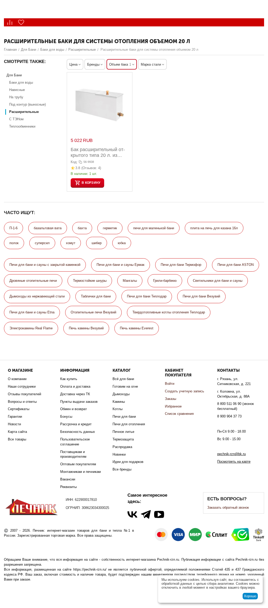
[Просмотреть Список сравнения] (9, 22)
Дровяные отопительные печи (33, 281)
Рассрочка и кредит (76, 424)
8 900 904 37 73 (229, 416)
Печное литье (123, 432)
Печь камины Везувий (86, 328)
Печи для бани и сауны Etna (31, 312)
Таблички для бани (96, 296)
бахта (82, 228)
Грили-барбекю (165, 281)
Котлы (117, 409)
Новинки (119, 454)
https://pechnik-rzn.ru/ (90, 569)
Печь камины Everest (136, 328)
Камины (119, 402)
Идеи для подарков (128, 462)
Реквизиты (68, 487)
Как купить (68, 379)
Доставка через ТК (75, 394)
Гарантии (15, 416)
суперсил (42, 243)
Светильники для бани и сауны (217, 281)
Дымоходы (121, 394)
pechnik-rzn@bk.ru (231, 454)
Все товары (17, 439)
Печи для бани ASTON (235, 265)
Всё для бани (123, 379)
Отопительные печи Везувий (93, 312)
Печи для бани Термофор (181, 265)
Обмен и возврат (73, 409)
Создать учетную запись (184, 391)
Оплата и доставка (75, 386)
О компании (17, 379)
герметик (110, 228)
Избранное (173, 406)
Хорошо (250, 596)
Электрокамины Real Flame (31, 328)
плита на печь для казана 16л (214, 228)
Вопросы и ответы (22, 402)
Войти (169, 384)
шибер (97, 243)
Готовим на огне (125, 386)
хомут (70, 243)
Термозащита (123, 439)
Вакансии (67, 479)
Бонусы (66, 416)
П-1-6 (13, 228)
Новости (14, 424)
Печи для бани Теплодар (146, 296)
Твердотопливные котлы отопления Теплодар (168, 312)
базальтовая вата (48, 228)
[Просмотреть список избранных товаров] (21, 22)
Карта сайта (17, 432)
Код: (74, 162)
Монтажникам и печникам (80, 472)
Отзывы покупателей (24, 394)
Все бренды (122, 469)
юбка (122, 243)
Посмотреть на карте (233, 461)
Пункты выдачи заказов (79, 402)
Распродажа (122, 447)
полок (14, 243)
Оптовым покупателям (78, 464)
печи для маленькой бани (153, 228)
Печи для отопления (129, 424)
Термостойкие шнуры (90, 281)
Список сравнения (179, 414)
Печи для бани (124, 416)
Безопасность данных (77, 432)
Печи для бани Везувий (201, 296)
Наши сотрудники (22, 386)
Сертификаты (18, 409)
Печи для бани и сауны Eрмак (120, 265)
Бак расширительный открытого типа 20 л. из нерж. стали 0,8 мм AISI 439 (98, 152)
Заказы (170, 399)
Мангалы (130, 281)
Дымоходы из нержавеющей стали (37, 296)
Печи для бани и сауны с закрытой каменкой (44, 265)
